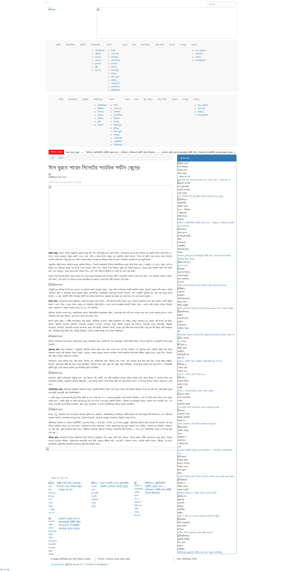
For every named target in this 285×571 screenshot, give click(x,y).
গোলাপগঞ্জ (115, 53)
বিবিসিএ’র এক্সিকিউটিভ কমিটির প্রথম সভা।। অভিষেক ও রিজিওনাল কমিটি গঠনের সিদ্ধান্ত (109, 152)
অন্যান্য (194, 44)
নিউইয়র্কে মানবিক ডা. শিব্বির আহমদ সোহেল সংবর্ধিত (197, 492)
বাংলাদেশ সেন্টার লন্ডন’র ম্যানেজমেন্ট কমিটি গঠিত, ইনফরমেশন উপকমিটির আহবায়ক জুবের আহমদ (186, 152)
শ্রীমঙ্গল (98, 53)
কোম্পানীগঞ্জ (115, 60)
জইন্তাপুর (114, 70)
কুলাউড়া (98, 63)
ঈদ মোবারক (181, 341)
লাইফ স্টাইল (159, 44)
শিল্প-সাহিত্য (145, 44)
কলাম (134, 44)
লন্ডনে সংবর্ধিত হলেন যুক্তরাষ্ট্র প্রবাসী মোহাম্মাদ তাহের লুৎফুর (114, 484)
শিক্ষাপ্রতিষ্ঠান (200, 60)
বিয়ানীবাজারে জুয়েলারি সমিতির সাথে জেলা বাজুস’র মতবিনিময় (199, 552)
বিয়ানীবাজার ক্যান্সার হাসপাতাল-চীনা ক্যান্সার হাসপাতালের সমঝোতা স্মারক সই (206, 334)
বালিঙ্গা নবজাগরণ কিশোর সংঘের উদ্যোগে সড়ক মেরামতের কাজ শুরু (202, 285)
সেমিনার (198, 57)
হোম (52, 157)
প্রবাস (124, 44)
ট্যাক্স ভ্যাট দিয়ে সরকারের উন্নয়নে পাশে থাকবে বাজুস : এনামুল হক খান (69, 486)
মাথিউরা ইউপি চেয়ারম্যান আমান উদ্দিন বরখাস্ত (195, 532)
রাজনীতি (83, 44)
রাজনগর (98, 60)
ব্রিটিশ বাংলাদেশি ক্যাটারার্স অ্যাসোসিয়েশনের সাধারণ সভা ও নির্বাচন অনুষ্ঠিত (205, 308)
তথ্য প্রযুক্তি (200, 50)
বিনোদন (172, 44)
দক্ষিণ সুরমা (115, 76)
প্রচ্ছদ (60, 157)
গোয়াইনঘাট (115, 83)
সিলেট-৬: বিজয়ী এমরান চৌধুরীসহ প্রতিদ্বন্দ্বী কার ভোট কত (199, 361)
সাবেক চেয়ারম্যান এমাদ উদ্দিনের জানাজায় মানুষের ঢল (196, 423)
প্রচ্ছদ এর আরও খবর (59, 477)
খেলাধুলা (183, 44)
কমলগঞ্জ (98, 57)
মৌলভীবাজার (95, 44)
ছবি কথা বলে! (233, 152)
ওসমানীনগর (115, 86)
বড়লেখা (98, 70)
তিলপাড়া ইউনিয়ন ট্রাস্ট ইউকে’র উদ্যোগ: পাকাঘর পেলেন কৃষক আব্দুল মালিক (205, 476)
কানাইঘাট (114, 57)
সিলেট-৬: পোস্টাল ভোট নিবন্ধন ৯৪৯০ (191, 374)
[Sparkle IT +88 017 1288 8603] (86, 564)
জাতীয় (58, 44)
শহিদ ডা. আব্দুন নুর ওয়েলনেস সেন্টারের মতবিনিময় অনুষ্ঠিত (198, 515)
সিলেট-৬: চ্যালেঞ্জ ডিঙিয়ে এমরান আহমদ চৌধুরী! (195, 390)
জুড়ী (96, 66)
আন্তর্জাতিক (70, 44)
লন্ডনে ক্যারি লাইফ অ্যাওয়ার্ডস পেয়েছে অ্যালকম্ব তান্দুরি (198, 407)
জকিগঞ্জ (114, 73)
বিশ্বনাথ (114, 63)
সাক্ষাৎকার (198, 53)
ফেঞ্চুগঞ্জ (114, 80)
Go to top (5, 569)
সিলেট (109, 44)
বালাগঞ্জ (114, 66)
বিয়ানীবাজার (115, 89)
